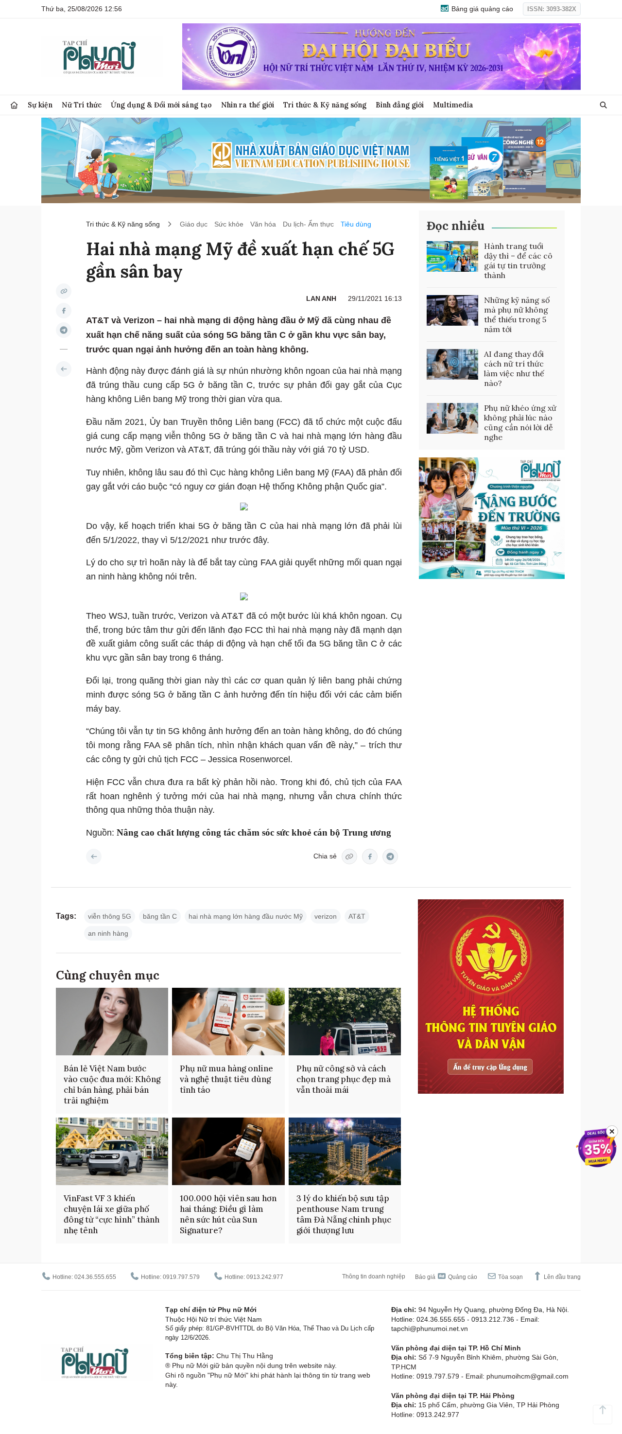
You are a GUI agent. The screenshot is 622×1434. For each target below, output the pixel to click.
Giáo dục (193, 224)
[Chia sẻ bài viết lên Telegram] (63, 330)
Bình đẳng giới (400, 104)
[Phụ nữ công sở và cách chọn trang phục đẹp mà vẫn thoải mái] (345, 1021)
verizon (325, 916)
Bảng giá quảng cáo (481, 9)
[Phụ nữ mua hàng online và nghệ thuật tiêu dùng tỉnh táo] (228, 1021)
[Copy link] (63, 291)
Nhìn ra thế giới (247, 104)
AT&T (356, 916)
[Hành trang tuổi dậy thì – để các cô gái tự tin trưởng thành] (452, 256)
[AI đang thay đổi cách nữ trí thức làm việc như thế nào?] (452, 364)
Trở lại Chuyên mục (94, 856)
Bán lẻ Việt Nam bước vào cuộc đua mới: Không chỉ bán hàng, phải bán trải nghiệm (112, 1084)
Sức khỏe (228, 224)
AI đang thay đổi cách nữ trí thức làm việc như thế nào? (514, 368)
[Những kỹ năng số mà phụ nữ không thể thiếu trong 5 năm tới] (452, 310)
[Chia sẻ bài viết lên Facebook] (63, 310)
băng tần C (160, 916)
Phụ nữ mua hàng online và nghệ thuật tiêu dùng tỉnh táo (226, 1079)
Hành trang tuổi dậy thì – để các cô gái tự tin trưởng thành (518, 260)
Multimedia (453, 104)
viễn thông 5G (109, 916)
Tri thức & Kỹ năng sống (324, 104)
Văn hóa (263, 224)
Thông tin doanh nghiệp (373, 1276)
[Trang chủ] (14, 105)
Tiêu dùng (356, 224)
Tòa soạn (510, 1277)
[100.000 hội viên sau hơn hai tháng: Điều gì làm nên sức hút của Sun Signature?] (228, 1151)
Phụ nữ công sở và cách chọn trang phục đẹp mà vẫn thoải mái (343, 1079)
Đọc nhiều (455, 225)
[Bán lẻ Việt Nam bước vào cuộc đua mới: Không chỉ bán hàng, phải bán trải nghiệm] (112, 1021)
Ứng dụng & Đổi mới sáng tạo (161, 104)
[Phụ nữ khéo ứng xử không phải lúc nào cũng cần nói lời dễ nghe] (452, 418)
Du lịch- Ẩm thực (308, 224)
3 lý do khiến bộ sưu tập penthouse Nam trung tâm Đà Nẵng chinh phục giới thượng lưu (343, 1214)
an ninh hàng (108, 933)
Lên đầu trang (561, 1277)
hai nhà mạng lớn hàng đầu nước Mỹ (246, 916)
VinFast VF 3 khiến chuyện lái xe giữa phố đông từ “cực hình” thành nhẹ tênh (111, 1214)
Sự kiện (40, 104)
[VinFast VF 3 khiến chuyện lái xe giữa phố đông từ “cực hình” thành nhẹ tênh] (112, 1151)
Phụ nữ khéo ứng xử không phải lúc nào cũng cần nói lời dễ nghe (520, 422)
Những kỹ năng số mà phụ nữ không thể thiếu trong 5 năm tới (517, 314)
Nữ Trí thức (82, 104)
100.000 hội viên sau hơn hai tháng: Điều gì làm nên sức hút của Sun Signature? (228, 1214)
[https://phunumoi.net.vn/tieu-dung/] (63, 369)
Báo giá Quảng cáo (446, 1277)
